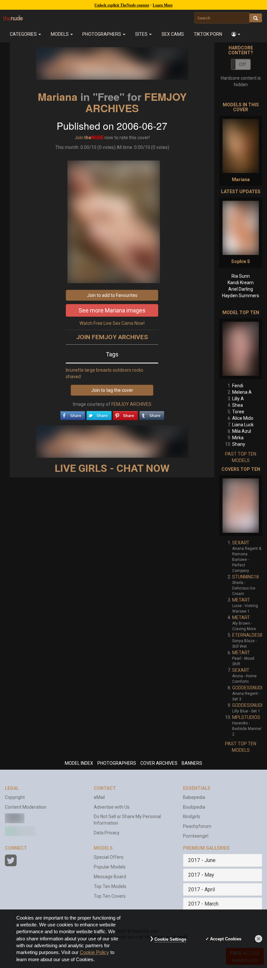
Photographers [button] (102, 34)
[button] (236, 34)
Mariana (57, 96)
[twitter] (99, 414)
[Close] (258, 938)
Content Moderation (25, 807)
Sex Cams (173, 34)
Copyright (15, 797)
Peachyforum (197, 826)
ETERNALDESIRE (249, 635)
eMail (99, 797)
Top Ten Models (110, 886)
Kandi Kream (241, 282)
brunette (75, 370)
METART (241, 600)
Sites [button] (141, 34)
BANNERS (192, 763)
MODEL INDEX (79, 763)
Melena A (242, 392)
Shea (237, 405)
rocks (137, 370)
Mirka (238, 437)
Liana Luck (243, 424)
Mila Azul (241, 431)
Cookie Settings (170, 939)
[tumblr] (151, 414)
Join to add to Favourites (112, 295)
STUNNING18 (245, 576)
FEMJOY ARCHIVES (136, 102)
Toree (238, 411)
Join (79, 137)
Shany (238, 444)
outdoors (122, 370)
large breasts (98, 370)
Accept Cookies (225, 938)
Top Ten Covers (110, 896)
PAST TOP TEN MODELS (240, 457)
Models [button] (60, 34)
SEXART (240, 542)
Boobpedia (194, 807)
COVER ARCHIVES (158, 763)
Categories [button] (24, 34)
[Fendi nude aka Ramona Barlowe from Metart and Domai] (240, 349)
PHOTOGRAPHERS (116, 763)
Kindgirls (191, 816)
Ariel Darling (240, 289)
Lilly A (238, 398)
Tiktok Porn (208, 34)
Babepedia (194, 797)
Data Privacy (106, 832)
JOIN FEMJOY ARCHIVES (112, 337)
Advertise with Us (112, 807)
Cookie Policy (94, 952)
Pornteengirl (195, 836)
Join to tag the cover (112, 390)
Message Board (110, 876)
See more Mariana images (112, 310)
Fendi (237, 385)
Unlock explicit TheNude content (121, 5)
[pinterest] (125, 414)
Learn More (163, 5)
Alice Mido (242, 418)
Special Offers (108, 857)
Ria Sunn (241, 276)
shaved (73, 376)
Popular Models (110, 866)
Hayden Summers (240, 295)
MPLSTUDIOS (246, 717)
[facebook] (72, 414)
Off (242, 64)
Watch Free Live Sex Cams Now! (112, 323)
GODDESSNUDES (249, 687)
